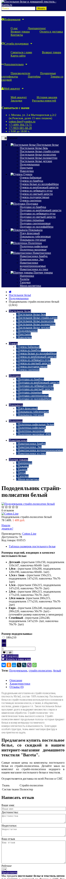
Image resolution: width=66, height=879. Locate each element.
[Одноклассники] (8, 665)
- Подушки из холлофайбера (33, 398)
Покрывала (35, 229)
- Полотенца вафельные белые (35, 424)
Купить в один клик (17, 659)
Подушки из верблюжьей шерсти (40, 210)
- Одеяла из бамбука (28, 350)
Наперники (27, 275)
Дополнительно (14, 64)
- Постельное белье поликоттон (35, 324)
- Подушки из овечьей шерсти (35, 389)
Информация (12, 19)
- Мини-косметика (27, 479)
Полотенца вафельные (34, 246)
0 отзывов (7, 510)
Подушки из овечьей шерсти (38, 216)
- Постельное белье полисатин (35, 320)
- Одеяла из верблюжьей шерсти (36, 356)
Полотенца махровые (33, 249)
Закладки (16, 100)
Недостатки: (9, 825)
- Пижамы (22, 466)
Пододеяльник (18, 670)
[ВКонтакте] (2, 665)
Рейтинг (6, 865)
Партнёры (34, 76)
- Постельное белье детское (33, 327)
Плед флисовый (30, 233)
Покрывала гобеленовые (35, 236)
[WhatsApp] (33, 665)
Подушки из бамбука (33, 207)
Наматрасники (41, 252)
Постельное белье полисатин (38, 154)
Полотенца (34, 243)
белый (57, 670)
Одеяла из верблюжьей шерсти (39, 187)
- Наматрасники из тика (31, 453)
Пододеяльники (30, 164)
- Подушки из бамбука (30, 379)
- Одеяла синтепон (27, 369)
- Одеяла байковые (27, 346)
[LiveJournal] (23, 665)
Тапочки (25, 282)
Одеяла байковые (30, 177)
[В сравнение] (10, 652)
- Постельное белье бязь (31, 314)
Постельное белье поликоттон (38, 157)
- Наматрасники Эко (29, 446)
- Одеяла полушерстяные (31, 366)
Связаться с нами (21, 52)
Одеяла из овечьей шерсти (36, 193)
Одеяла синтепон (30, 200)
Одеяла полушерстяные (34, 197)
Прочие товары (43, 272)
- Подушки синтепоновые (32, 395)
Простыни (26, 167)
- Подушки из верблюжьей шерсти (37, 382)
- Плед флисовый (27, 408)
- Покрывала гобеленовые (32, 411)
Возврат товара (20, 31)
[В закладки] (4, 652)
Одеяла (27, 174)
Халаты (24, 279)
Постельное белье (47, 144)
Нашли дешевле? (7, 527)
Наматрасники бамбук (34, 256)
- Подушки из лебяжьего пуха (34, 385)
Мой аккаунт (12, 88)
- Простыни (23, 334)
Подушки (31, 203)
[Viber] (28, 665)
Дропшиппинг (37, 28)
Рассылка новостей (44, 100)
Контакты (17, 34)
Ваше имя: (7, 805)
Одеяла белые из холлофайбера (39, 184)
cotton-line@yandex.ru (22, 121)
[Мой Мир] (13, 665)
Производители (20, 73)
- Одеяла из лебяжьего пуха (33, 359)
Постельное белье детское (36, 161)
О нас (14, 28)
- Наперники (24, 462)
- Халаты (21, 469)
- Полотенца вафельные (31, 427)
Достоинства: (9, 812)
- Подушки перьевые (29, 392)
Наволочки (27, 171)
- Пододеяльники (27, 330)
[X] (18, 665)
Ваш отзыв (8, 838)
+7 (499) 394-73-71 (20, 124)
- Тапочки (22, 476)
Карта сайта (18, 55)
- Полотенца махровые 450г (33, 434)
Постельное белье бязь (34, 148)
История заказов (47, 97)
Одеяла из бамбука (31, 180)
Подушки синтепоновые (35, 223)
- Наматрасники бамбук (31, 443)
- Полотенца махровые (30, 430)
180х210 (11, 637)
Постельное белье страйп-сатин (39, 151)
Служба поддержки (16, 43)
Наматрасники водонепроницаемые (33, 264)
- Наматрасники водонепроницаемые (39, 450)
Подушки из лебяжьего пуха (37, 213)
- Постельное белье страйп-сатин (36, 317)
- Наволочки (24, 337)
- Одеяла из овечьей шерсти (33, 363)
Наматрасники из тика (34, 269)
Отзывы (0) (17, 686)
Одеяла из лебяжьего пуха (36, 190)
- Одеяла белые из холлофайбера (36, 353)
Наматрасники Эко (32, 259)
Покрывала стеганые (33, 239)
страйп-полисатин (40, 670)
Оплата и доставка (51, 31)
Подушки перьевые (32, 220)
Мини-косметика (30, 285)
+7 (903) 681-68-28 (20, 128)
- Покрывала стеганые (30, 414)
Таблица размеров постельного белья (32, 546)
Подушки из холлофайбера (36, 226)
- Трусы (21, 472)
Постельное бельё (20, 295)
